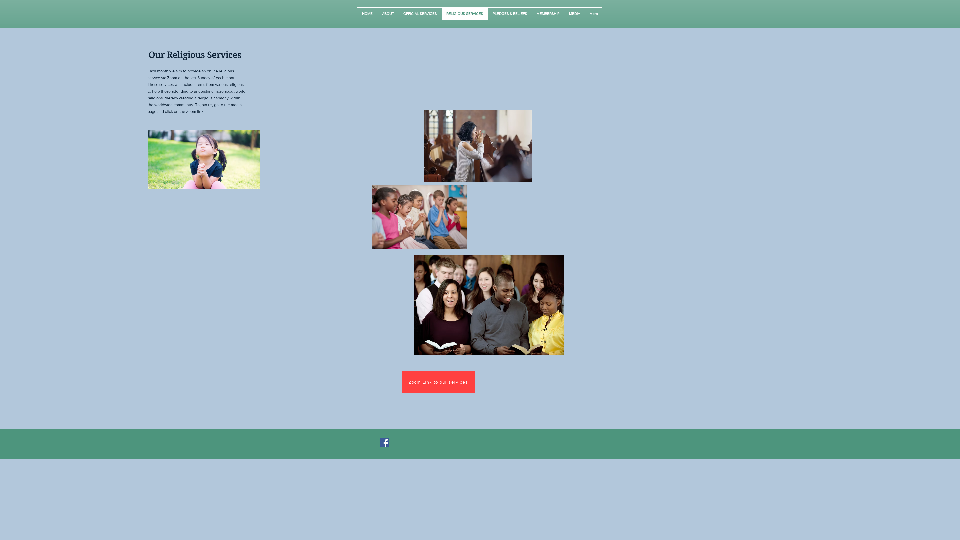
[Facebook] (385, 443)
